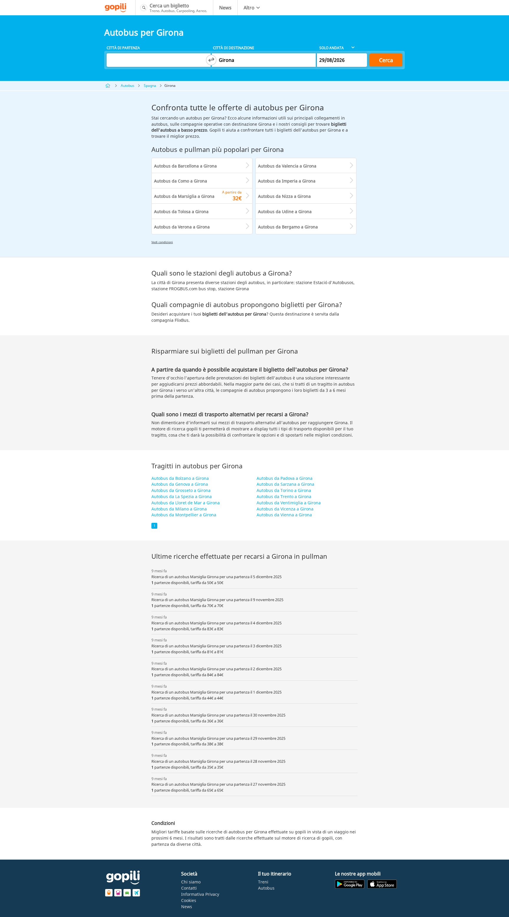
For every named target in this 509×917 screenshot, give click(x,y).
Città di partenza (123, 47)
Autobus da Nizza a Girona (284, 196)
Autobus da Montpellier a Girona (183, 515)
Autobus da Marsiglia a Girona (184, 196)
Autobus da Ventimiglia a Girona (289, 502)
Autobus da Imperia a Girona (286, 181)
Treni (263, 882)
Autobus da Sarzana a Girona (285, 484)
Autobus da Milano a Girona (179, 509)
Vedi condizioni (162, 242)
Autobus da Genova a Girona (179, 484)
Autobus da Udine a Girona (285, 211)
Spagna (150, 85)
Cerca (386, 60)
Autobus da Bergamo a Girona (288, 227)
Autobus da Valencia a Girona (287, 166)
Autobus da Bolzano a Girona (180, 478)
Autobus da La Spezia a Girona (181, 496)
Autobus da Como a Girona (180, 181)
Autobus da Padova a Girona (285, 478)
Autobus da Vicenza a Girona (285, 509)
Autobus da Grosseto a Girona (181, 490)
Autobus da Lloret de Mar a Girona (185, 502)
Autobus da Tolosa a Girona (181, 211)
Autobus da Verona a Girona (182, 227)
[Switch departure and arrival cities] (211, 60)
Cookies (188, 900)
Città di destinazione (233, 47)
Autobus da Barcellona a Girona (185, 166)
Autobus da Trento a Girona (284, 496)
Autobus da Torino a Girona (284, 490)
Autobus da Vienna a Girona (284, 515)
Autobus (127, 85)
